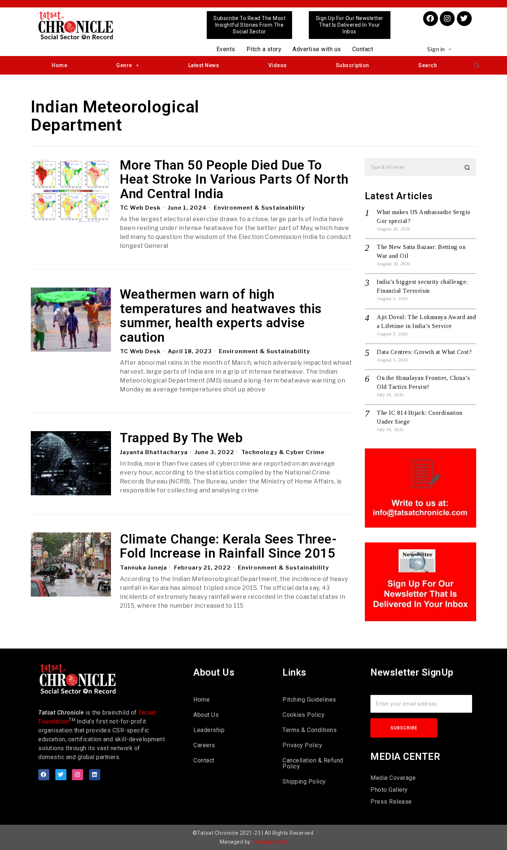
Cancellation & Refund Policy (312, 763)
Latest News (203, 65)
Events (225, 49)
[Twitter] (464, 18)
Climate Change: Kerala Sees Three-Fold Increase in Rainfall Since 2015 (228, 546)
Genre (124, 65)
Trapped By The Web (181, 438)
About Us (206, 714)
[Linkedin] (94, 774)
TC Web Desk (140, 207)
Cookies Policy (303, 714)
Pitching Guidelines (309, 699)
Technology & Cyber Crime (282, 452)
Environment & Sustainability (259, 207)
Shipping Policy (304, 781)
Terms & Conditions (309, 730)
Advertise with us (316, 49)
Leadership (209, 730)
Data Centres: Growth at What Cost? (424, 352)
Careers (204, 745)
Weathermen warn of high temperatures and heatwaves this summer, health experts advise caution (221, 316)
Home (59, 65)
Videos (277, 65)
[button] (477, 65)
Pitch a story (264, 49)
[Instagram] (447, 18)
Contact (362, 49)
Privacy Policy (302, 745)
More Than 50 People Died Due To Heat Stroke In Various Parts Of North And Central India (234, 179)
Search (427, 65)
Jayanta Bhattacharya (154, 452)
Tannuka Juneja (143, 567)
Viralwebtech (270, 842)
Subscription (352, 65)
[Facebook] (430, 18)
